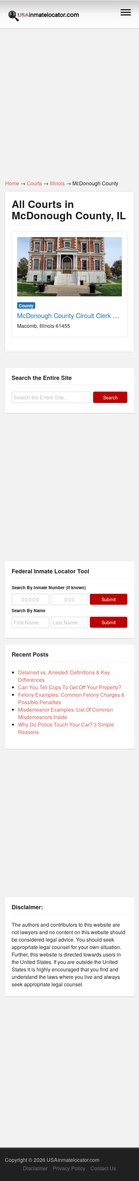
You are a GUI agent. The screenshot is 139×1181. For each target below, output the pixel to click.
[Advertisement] (69, 100)
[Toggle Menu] (126, 12)
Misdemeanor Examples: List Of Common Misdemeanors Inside (65, 713)
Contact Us (103, 1168)
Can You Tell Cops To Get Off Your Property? (69, 687)
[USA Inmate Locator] (43, 17)
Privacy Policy (69, 1168)
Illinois (57, 183)
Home (12, 183)
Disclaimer (35, 1168)
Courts (34, 183)
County (26, 306)
